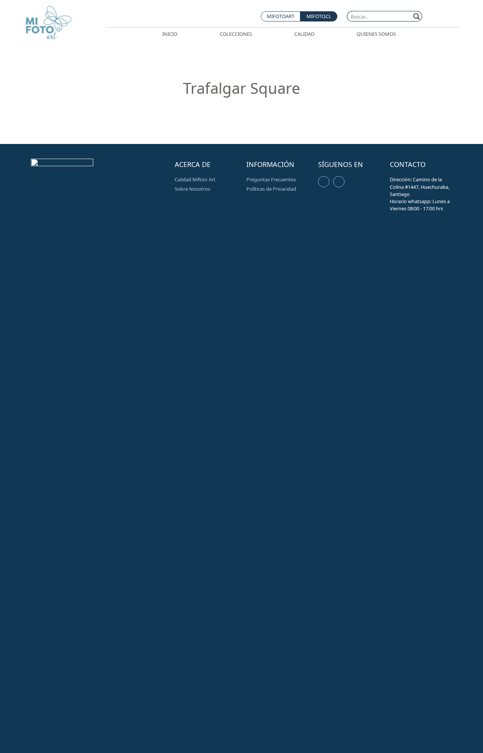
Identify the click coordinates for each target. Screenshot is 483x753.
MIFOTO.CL (318, 16)
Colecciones (236, 34)
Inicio (169, 34)
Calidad (304, 34)
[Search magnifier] (416, 16)
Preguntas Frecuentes (271, 179)
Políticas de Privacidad (271, 188)
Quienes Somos (376, 34)
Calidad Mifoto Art (195, 179)
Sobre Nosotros (192, 188)
